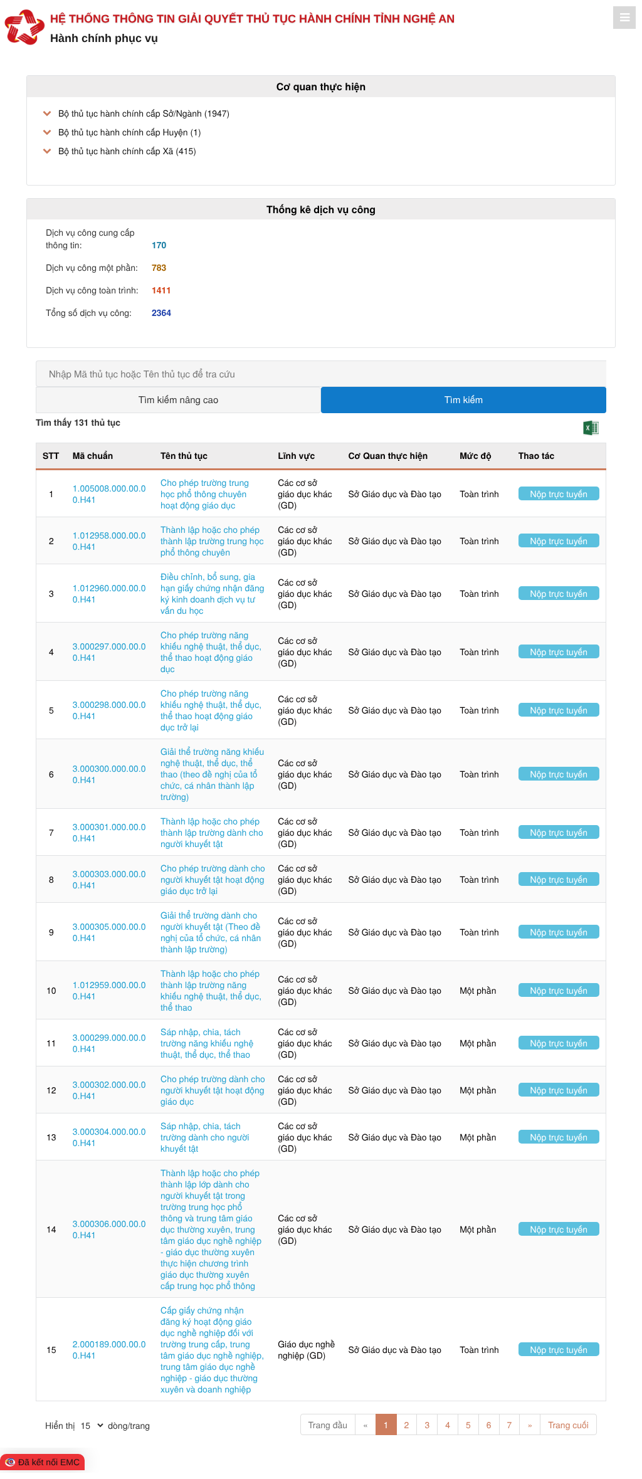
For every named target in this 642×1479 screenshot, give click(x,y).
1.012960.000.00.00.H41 (109, 593)
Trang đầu (327, 1424)
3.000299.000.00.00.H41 (109, 1043)
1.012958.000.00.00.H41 (109, 540)
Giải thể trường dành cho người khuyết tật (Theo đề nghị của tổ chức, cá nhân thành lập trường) (210, 931)
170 (159, 245)
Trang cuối (568, 1424)
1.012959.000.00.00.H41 (109, 990)
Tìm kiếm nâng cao (179, 399)
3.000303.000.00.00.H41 (109, 879)
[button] (591, 427)
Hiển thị (60, 1425)
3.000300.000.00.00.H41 (109, 774)
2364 (161, 313)
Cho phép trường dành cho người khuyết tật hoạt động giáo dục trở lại (212, 879)
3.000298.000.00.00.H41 (109, 710)
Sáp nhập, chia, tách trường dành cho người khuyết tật (204, 1136)
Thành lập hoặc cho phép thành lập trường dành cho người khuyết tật (211, 832)
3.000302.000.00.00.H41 (109, 1090)
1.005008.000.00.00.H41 (109, 493)
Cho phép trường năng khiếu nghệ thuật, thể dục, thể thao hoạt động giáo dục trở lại (210, 710)
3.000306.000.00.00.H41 (109, 1229)
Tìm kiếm (464, 399)
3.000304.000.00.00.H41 (109, 1137)
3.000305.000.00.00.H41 (109, 932)
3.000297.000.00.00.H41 (109, 651)
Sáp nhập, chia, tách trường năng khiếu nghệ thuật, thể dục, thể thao (206, 1042)
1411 (161, 290)
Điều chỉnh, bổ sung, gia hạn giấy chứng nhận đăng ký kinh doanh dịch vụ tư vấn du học (212, 593)
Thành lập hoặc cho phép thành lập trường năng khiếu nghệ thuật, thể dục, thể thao (210, 990)
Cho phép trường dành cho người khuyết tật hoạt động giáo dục (212, 1089)
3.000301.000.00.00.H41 (109, 832)
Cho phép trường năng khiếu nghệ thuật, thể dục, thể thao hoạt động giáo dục (210, 651)
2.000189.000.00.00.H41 (109, 1349)
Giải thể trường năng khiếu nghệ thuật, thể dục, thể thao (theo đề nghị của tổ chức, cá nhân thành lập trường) (212, 774)
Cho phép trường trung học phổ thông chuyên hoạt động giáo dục (204, 493)
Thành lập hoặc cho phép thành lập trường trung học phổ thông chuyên (211, 540)
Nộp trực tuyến (559, 493)
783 (159, 267)
